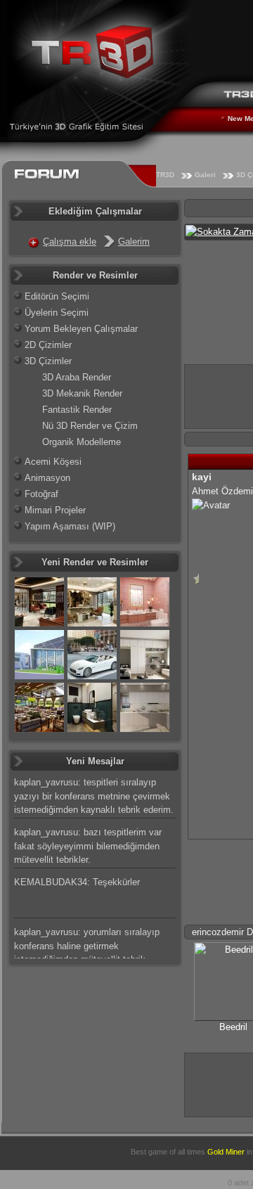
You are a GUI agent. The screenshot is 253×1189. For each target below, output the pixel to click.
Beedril (233, 1027)
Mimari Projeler (55, 510)
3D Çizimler (48, 361)
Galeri (205, 175)
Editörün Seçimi (57, 296)
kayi (202, 476)
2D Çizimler (48, 345)
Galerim (134, 241)
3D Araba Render (76, 377)
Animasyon (47, 478)
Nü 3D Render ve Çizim (90, 425)
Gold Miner (226, 1152)
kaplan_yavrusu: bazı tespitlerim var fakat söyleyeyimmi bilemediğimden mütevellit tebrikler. (88, 846)
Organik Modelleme (81, 442)
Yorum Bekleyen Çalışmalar (81, 328)
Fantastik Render (77, 409)
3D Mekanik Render (82, 393)
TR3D (165, 175)
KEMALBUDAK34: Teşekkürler (77, 882)
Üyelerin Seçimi (57, 312)
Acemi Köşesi (53, 461)
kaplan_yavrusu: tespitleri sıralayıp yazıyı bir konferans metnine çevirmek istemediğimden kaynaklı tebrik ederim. (94, 796)
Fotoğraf (41, 494)
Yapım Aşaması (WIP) (70, 526)
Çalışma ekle (69, 241)
